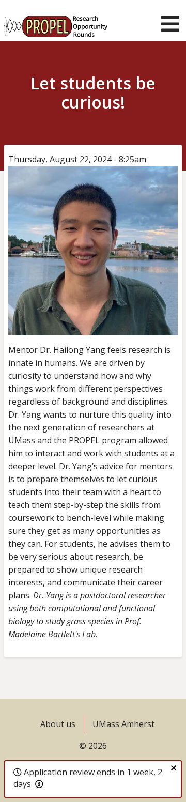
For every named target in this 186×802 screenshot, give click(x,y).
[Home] (55, 20)
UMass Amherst (123, 724)
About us (57, 724)
